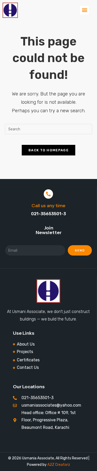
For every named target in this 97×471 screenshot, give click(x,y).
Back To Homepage (48, 150)
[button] (84, 10)
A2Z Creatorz (58, 464)
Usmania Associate (37, 458)
